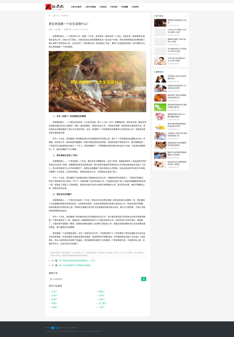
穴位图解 (124, 7)
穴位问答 (113, 7)
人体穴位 (55, 16)
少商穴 (102, 307)
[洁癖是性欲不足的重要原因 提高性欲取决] (160, 143)
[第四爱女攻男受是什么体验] (160, 20)
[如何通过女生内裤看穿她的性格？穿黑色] (160, 162)
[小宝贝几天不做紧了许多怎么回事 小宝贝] (160, 30)
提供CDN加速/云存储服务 (68, 328)
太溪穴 (54, 295)
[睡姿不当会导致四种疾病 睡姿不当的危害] (160, 153)
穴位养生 (135, 7)
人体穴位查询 (90, 7)
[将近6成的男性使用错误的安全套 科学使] (160, 124)
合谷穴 (54, 291)
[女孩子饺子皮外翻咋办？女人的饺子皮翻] (160, 59)
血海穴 (54, 299)
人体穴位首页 (76, 7)
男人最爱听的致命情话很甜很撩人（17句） (77, 260)
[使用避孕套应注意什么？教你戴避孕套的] (160, 114)
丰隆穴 (54, 303)
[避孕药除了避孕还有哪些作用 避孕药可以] (160, 95)
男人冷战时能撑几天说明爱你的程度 (74, 265)
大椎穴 (102, 299)
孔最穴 (54, 307)
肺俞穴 (102, 291)
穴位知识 (103, 7)
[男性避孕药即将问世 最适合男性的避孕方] (160, 105)
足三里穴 (103, 303)
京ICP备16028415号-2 (94, 331)
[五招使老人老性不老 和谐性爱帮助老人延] (160, 134)
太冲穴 (102, 295)
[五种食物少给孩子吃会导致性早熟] (160, 76)
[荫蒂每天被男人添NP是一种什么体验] (160, 39)
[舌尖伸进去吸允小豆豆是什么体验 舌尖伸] (160, 49)
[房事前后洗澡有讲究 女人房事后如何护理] (160, 86)
